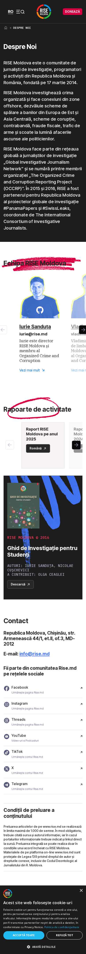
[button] (76, 445)
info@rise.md (34, 654)
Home (6, 27)
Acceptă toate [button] (24, 935)
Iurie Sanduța (35, 326)
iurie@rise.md (33, 334)
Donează (72, 11)
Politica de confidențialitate (61, 927)
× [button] (81, 890)
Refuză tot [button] (64, 935)
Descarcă (18, 584)
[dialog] (43, 920)
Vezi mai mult (29, 370)
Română (36, 448)
